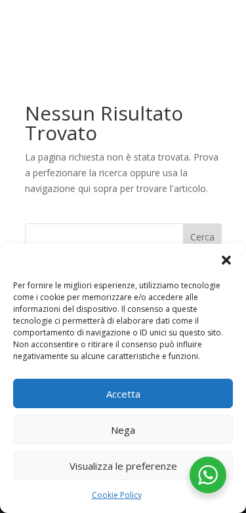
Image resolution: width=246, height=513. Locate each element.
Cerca (202, 237)
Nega (123, 429)
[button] (226, 260)
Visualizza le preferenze (123, 465)
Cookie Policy (117, 495)
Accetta (123, 393)
